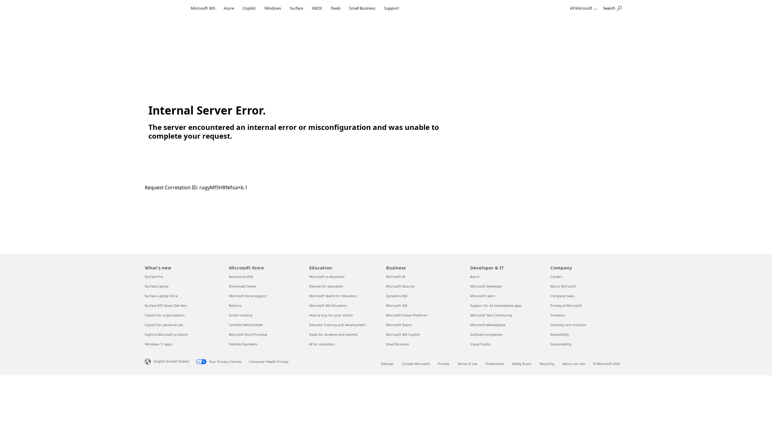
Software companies (486, 334)
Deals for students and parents (333, 334)
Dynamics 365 (396, 296)
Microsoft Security (400, 286)
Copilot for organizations (165, 315)
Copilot (249, 8)
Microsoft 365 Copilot (403, 334)
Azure (229, 8)
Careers (556, 276)
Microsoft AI (395, 276)
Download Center (243, 286)
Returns (235, 305)
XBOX (317, 8)
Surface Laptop (157, 286)
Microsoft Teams (399, 324)
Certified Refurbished (246, 324)
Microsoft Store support (248, 296)
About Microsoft (563, 286)
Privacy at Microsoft (566, 305)
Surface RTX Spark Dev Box (166, 305)
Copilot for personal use (164, 324)
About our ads (573, 363)
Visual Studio (480, 344)
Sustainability (560, 344)
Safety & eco (521, 363)
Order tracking (240, 315)
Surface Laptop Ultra (161, 296)
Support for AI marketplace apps (496, 305)
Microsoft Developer (486, 286)
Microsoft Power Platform (406, 315)
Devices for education (326, 286)
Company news (562, 296)
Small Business (362, 8)
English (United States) (171, 361)
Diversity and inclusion (568, 324)
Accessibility (559, 334)
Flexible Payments (243, 344)
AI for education (322, 344)
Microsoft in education (327, 276)
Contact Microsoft (416, 363)
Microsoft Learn (482, 296)
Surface (296, 8)
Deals (335, 8)
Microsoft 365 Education (328, 305)
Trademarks (495, 363)
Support (391, 8)
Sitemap (387, 363)
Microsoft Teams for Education (333, 296)
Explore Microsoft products (166, 334)
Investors (557, 315)
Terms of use (467, 363)
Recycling (546, 363)
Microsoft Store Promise (248, 334)
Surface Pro (154, 276)
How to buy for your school (331, 315)
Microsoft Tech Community (491, 315)
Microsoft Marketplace (487, 324)
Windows (272, 8)
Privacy (443, 363)
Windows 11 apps (158, 344)
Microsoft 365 (203, 8)
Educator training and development (337, 324)
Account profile (241, 276)
